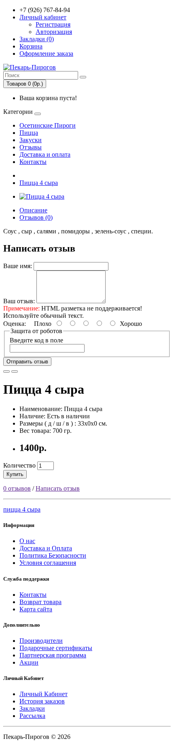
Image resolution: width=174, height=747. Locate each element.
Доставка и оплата (44, 154)
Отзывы (30, 147)
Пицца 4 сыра (38, 182)
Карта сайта (35, 609)
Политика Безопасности (52, 555)
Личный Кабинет (43, 693)
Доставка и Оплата (45, 548)
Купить (14, 474)
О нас (27, 540)
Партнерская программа (52, 655)
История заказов (42, 701)
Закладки (32, 708)
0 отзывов (17, 488)
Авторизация (54, 31)
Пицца (28, 132)
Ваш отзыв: (19, 301)
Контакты (33, 161)
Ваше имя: (17, 265)
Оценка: (14, 323)
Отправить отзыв (27, 362)
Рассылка (32, 715)
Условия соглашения (47, 562)
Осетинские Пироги (47, 125)
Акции (28, 662)
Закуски (30, 139)
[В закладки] (6, 371)
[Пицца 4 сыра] (41, 196)
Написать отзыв (58, 488)
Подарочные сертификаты (55, 647)
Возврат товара (40, 601)
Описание (33, 210)
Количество (19, 465)
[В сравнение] (14, 371)
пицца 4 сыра (21, 509)
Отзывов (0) (36, 217)
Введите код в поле (36, 340)
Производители (41, 640)
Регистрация (53, 24)
